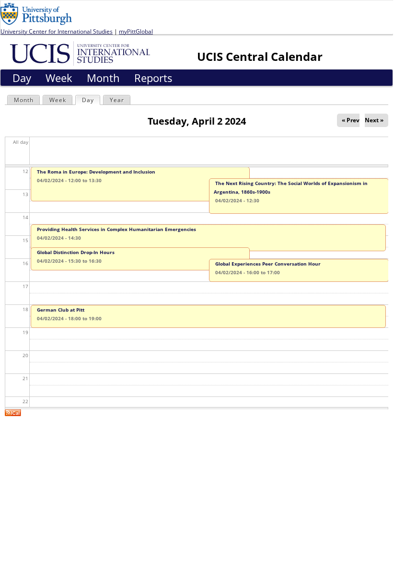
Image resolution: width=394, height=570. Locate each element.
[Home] (82, 52)
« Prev (350, 120)
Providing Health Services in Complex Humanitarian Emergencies (116, 229)
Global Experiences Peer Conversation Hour (268, 263)
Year (117, 100)
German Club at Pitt (60, 309)
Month (24, 100)
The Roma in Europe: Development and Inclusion (96, 171)
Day (91, 100)
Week (57, 100)
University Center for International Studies (56, 31)
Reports (153, 77)
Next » (374, 120)
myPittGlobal (136, 31)
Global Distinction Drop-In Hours (76, 252)
